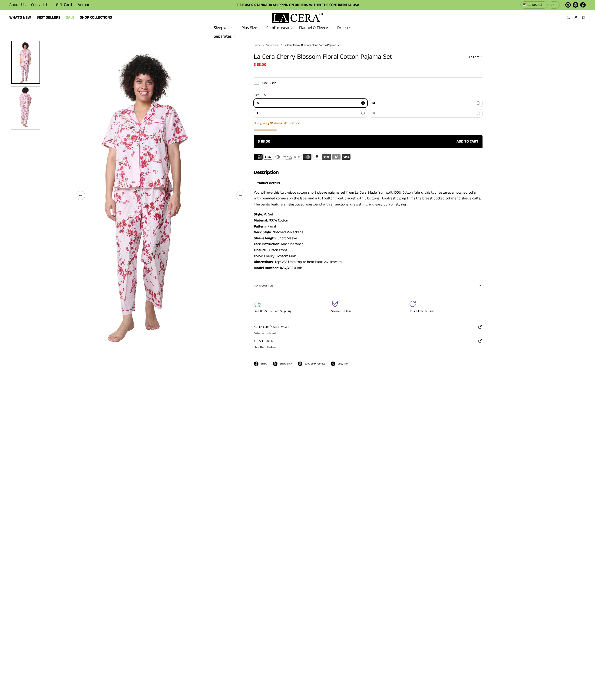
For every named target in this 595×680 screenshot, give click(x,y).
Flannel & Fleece (313, 28)
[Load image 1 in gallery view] (25, 62)
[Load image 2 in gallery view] (25, 108)
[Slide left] (80, 195)
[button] (568, 17)
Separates (223, 36)
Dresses (344, 28)
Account (85, 5)
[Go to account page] (576, 17)
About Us (17, 5)
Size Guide (269, 83)
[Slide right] (240, 195)
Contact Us (40, 5)
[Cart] (583, 17)
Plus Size (249, 28)
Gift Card (64, 5)
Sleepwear (223, 28)
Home (257, 45)
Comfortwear (278, 28)
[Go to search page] (568, 17)
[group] (267, 183)
